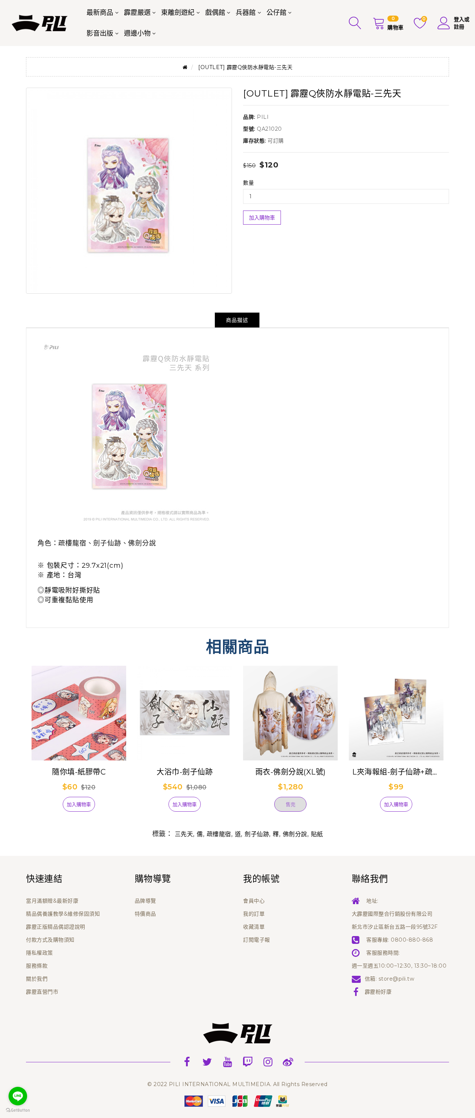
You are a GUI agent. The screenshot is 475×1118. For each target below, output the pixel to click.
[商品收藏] (50, 807)
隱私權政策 (39, 952)
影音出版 (99, 33)
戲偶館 (215, 13)
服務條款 (37, 965)
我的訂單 (254, 913)
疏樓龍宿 (219, 834)
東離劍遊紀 (177, 13)
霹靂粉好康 (378, 991)
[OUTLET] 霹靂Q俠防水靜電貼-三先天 (245, 67)
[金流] (237, 1100)
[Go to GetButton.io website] (18, 1110)
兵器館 (246, 13)
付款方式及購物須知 (50, 939)
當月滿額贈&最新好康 (52, 900)
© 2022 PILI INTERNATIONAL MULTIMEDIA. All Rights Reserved (237, 1084)
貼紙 (317, 834)
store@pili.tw (397, 978)
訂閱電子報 (256, 939)
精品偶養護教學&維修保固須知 (63, 913)
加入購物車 (262, 217)
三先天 (184, 834)
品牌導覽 (145, 900)
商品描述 (237, 320)
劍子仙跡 (257, 834)
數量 (248, 182)
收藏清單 (254, 926)
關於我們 (37, 978)
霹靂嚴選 (137, 13)
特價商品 (145, 913)
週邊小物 (137, 33)
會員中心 (254, 900)
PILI (263, 117)
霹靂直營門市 (42, 991)
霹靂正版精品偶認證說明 (55, 926)
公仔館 (276, 13)
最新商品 (99, 13)
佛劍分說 (295, 834)
